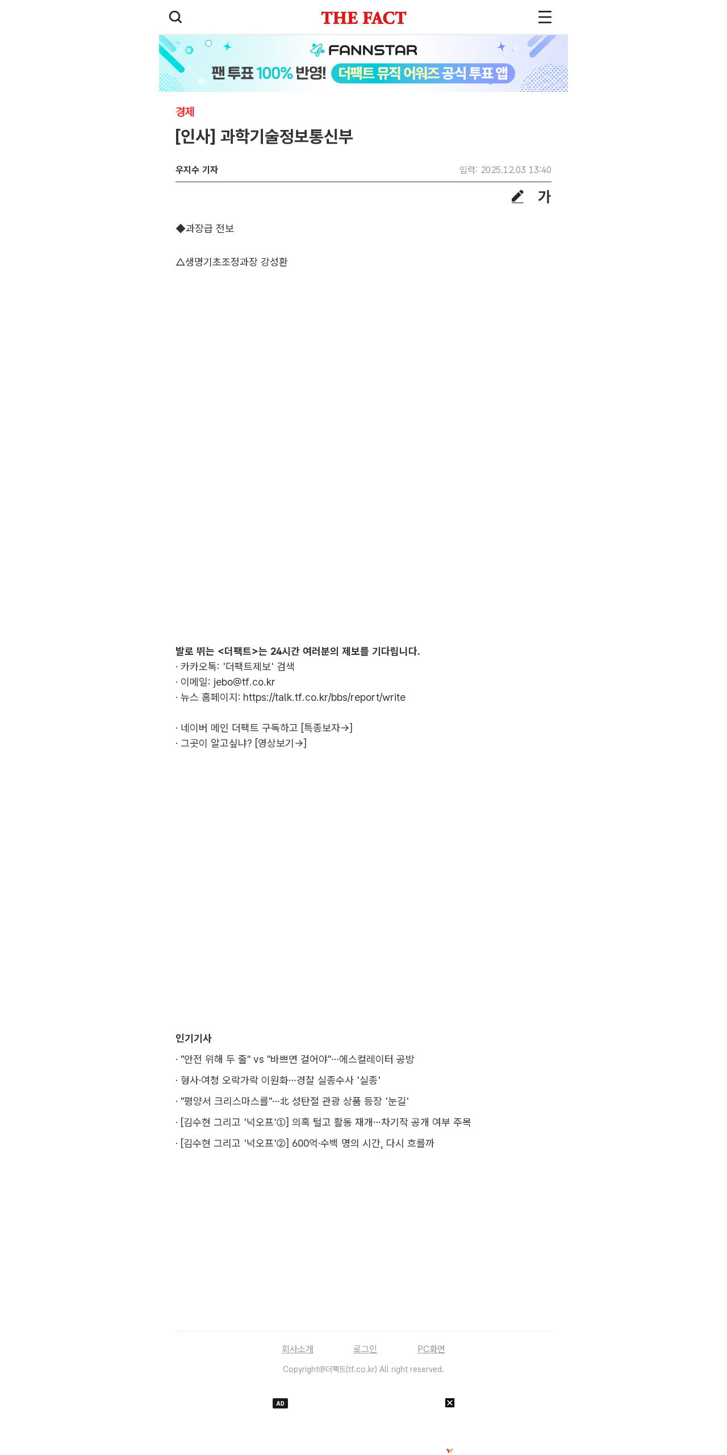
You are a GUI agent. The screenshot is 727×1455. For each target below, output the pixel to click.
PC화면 (431, 1349)
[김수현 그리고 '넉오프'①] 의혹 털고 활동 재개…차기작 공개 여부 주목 (326, 1122)
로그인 (365, 1349)
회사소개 (298, 1349)
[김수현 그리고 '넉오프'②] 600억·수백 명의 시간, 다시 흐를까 (307, 1143)
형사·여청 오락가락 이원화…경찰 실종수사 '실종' (281, 1080)
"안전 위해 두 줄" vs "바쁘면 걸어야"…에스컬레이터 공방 (298, 1059)
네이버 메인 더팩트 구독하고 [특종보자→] (267, 728)
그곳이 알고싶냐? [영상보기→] (244, 743)
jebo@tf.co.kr (244, 682)
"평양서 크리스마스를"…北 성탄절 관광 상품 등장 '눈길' (295, 1101)
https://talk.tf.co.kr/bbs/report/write (324, 697)
